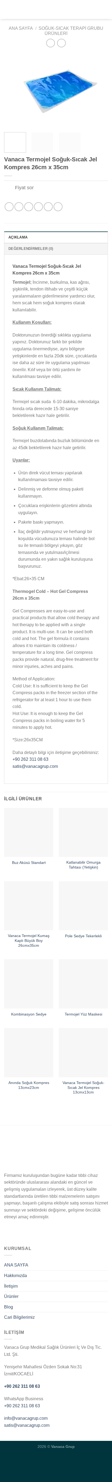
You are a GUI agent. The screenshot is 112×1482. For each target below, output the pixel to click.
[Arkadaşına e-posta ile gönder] (38, 206)
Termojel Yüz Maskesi (83, 1014)
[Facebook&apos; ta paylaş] (18, 206)
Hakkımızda (15, 1275)
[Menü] (7, 9)
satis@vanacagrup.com (35, 766)
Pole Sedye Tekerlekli (83, 936)
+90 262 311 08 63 (30, 759)
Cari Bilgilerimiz (19, 1317)
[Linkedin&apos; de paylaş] (58, 206)
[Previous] (13, 90)
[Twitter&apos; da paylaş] (28, 206)
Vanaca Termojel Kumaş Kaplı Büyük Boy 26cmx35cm (28, 940)
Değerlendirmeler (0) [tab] (30, 249)
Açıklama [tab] (17, 237)
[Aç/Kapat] (9, 188)
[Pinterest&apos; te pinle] (48, 206)
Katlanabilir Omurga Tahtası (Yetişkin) (83, 864)
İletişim (11, 1286)
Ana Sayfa (21, 28)
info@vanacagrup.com (26, 1418)
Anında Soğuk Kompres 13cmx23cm (28, 1085)
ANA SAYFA (16, 1265)
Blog (8, 1307)
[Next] (99, 90)
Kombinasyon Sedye (28, 1014)
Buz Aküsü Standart (29, 863)
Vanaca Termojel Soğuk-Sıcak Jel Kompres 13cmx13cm (83, 1087)
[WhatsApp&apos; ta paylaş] (9, 206)
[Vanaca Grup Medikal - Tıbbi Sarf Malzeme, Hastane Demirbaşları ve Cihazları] (56, 9)
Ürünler (11, 1296)
